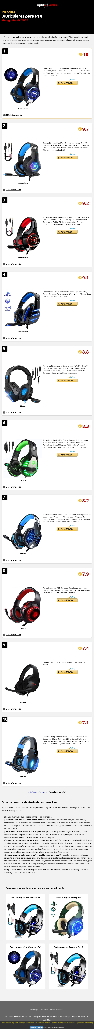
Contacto (60, 1009)
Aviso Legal (33, 1009)
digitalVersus (32, 792)
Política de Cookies (47, 1009)
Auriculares (43, 792)
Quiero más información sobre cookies (53, 1027)
